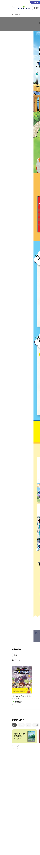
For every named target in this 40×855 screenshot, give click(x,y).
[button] (17, 746)
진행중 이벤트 (17, 720)
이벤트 (16, 14)
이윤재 (13, 699)
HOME (12, 14)
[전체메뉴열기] (14, 8)
